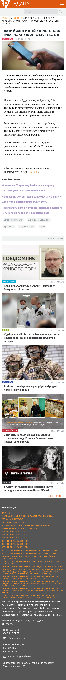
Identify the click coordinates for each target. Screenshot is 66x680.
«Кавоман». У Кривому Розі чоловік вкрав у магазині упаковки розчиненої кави (28, 188)
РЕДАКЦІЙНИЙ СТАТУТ (12, 519)
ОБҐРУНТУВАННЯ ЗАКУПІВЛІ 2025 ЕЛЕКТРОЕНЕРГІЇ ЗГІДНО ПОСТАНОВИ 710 (29, 557)
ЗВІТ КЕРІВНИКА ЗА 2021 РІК (15, 541)
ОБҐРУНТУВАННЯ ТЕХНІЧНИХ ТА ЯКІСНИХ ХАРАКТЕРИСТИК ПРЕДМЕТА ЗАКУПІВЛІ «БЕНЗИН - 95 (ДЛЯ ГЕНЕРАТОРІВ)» (30, 596)
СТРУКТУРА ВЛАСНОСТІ (13, 522)
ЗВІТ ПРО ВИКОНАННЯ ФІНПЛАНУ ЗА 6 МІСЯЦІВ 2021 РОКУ (29, 553)
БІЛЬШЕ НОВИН (55, 496)
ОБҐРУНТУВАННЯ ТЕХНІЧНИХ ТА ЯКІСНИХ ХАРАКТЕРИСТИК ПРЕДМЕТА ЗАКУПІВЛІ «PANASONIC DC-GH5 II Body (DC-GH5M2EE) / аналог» (32, 590)
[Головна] (5, 7)
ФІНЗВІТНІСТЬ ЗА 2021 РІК (14, 538)
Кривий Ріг (9, 226)
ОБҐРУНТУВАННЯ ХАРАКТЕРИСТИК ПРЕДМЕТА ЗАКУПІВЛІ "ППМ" (32, 566)
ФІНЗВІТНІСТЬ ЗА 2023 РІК (14, 532)
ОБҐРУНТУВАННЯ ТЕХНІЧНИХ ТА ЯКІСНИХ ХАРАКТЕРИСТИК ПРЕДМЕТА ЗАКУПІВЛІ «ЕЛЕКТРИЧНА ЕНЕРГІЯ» (30, 577)
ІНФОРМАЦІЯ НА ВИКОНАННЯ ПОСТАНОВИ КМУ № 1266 (28, 516)
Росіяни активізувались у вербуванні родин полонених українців (30, 388)
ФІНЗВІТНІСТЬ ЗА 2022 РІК (14, 535)
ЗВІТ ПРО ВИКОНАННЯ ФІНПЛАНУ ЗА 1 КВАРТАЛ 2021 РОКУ (29, 550)
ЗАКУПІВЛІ (6, 513)
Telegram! (33, 171)
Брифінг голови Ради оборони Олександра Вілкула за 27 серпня (29, 288)
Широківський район (13, 220)
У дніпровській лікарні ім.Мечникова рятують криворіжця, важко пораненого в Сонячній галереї (32, 338)
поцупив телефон (27, 226)
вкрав (42, 226)
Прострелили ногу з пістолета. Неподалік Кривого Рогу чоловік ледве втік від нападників (32, 210)
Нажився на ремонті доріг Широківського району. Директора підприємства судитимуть (32, 199)
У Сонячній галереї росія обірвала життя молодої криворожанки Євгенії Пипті (28, 488)
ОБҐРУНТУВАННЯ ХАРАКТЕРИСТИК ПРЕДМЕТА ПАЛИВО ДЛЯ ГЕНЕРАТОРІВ (30, 562)
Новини (17, 18)
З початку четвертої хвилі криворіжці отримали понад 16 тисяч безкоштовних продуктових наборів (28, 438)
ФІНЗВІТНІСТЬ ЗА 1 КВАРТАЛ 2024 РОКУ (20, 528)
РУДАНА (20, 4)
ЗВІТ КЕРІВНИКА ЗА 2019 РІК (15, 547)
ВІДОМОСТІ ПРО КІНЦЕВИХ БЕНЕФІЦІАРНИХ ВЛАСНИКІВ (28, 525)
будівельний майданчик (39, 220)
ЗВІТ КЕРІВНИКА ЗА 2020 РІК (15, 544)
